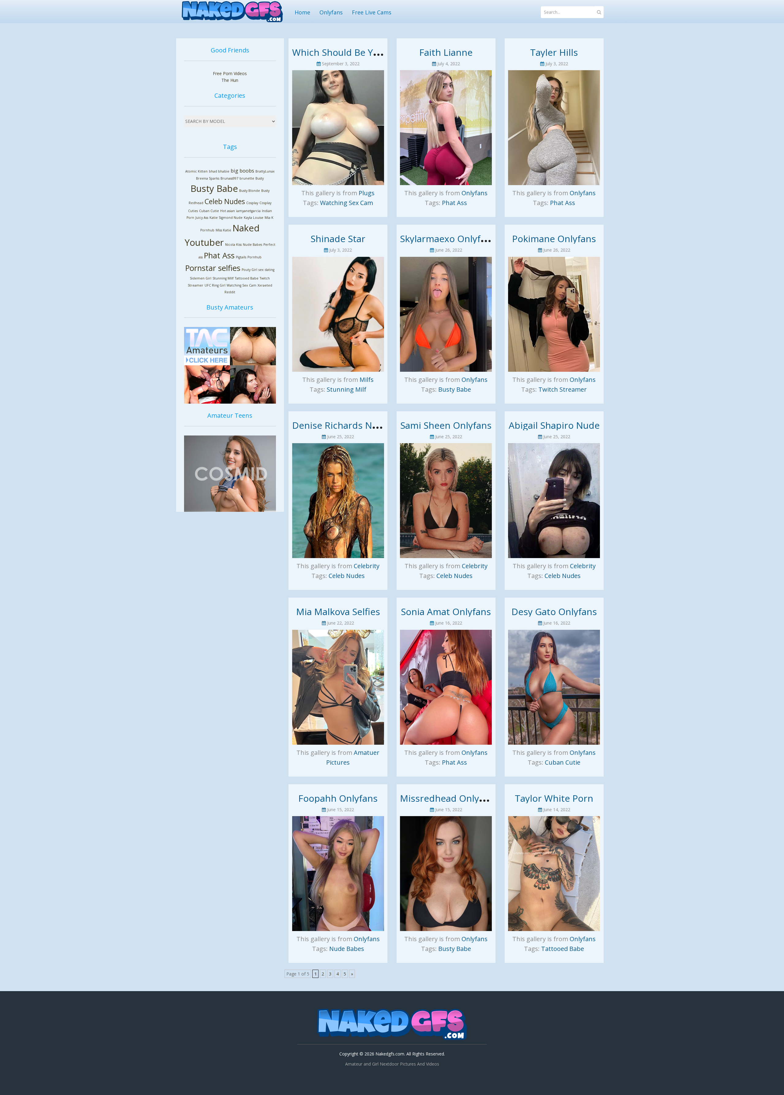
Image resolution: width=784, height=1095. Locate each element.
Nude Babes (252, 244)
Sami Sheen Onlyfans (446, 425)
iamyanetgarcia (248, 211)
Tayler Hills (554, 52)
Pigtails (241, 257)
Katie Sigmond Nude (226, 217)
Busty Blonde (249, 190)
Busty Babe (214, 188)
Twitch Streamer (562, 389)
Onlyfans (331, 12)
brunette (246, 178)
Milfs (367, 379)
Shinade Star (338, 238)
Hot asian (227, 211)
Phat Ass (219, 255)
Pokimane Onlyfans (554, 238)
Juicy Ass (201, 217)
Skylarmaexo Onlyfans (448, 238)
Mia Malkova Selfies (338, 611)
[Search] (599, 12)
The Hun (229, 80)
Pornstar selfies (212, 268)
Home (302, 12)
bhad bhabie (219, 171)
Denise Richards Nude (340, 425)
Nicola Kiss (233, 244)
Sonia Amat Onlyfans (446, 611)
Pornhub (254, 257)
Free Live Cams (371, 12)
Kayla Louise (253, 217)
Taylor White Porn (554, 798)
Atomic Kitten (196, 171)
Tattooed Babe (246, 278)
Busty (259, 178)
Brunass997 (229, 178)
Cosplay (252, 203)
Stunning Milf (223, 278)
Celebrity (366, 566)
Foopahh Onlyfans (338, 798)
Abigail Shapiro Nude (554, 425)
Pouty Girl (249, 270)
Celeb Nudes (225, 201)
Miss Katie (223, 230)
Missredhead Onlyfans (449, 798)
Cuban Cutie (209, 211)
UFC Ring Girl (215, 285)
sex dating (266, 270)
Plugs (367, 193)
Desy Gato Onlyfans (554, 611)
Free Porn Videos (230, 73)
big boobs (242, 170)
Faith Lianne (446, 52)
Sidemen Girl (200, 278)
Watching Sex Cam (241, 285)
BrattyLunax (265, 171)
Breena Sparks (207, 178)
